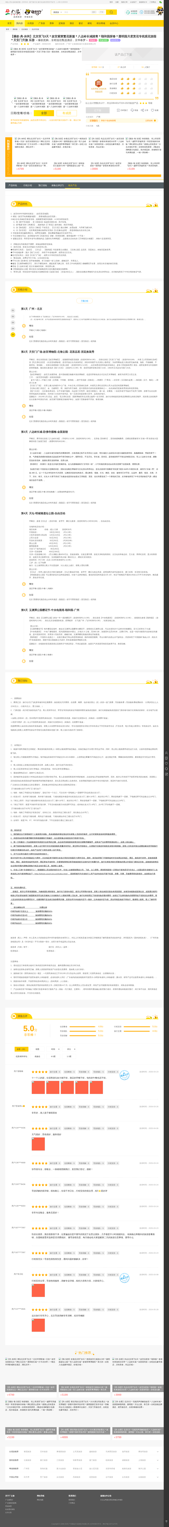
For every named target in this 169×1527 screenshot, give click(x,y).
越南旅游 (93, 1452)
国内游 (19, 23)
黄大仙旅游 (61, 1469)
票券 (52, 23)
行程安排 (113, 93)
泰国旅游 (27, 1452)
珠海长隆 (44, 1469)
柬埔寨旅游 (61, 1452)
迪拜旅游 (125, 1452)
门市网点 (153, 2)
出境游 (30, 23)
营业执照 (8, 1506)
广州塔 (26, 1469)
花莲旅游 (93, 1477)
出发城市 (89, 117)
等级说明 (98, 91)
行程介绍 (28, 185)
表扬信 (37, 1056)
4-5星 (53, 1056)
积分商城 (101, 23)
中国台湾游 (13, 1477)
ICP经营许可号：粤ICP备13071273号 (104, 1524)
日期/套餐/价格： (21, 113)
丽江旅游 (44, 1460)
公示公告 (8, 1512)
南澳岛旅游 (126, 1469)
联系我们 (72, 1500)
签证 (81, 23)
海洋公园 (142, 1469)
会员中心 (114, 23)
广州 (101, 12)
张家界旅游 (77, 1460)
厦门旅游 (93, 1460)
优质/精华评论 (21, 1056)
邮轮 (90, 23)
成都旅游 (125, 1460)
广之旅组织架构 (10, 1503)
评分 (69, 1049)
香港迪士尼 (77, 1469)
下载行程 (84, 301)
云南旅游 (27, 1460)
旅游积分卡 (143, 2)
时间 (53, 1049)
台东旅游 (125, 1477)
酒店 (72, 23)
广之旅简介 (9, 1500)
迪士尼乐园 (93, 1469)
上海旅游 (142, 1460)
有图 (37, 1049)
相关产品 (72, 185)
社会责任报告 (10, 1509)
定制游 (62, 23)
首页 (9, 23)
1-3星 (69, 1056)
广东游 (42, 23)
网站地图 (40, 1500)
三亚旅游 (60, 1460)
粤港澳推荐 (13, 1469)
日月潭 (26, 1477)
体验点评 (57, 185)
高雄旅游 (76, 1477)
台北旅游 (60, 1477)
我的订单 (124, 2)
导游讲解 (63, 1036)
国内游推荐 (13, 1460)
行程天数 (89, 126)
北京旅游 (24, 29)
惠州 (93, 12)
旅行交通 (113, 84)
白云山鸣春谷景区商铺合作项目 (111, 1500)
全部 (21, 1049)
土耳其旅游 (77, 1452)
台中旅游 (109, 1477)
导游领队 (63, 1031)
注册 (117, 2)
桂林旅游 (109, 1460)
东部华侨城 (110, 1469)
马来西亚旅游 (111, 1452)
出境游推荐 (13, 1452)
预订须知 (42, 185)
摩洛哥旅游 (143, 1452)
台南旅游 (142, 1477)
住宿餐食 (63, 1027)
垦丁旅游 (44, 1477)
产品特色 (13, 185)
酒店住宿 (113, 79)
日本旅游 (44, 1452)
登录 (111, 2)
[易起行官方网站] (24, 17)
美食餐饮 (113, 88)
